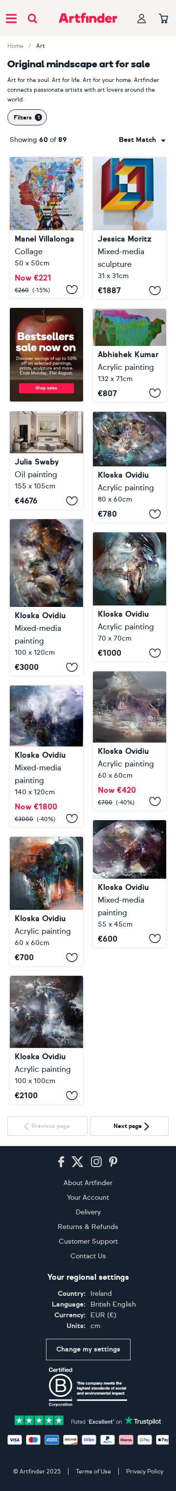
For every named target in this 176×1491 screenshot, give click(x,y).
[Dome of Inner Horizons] (129, 740)
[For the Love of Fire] (46, 597)
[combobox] (142, 140)
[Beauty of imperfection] (129, 467)
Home (15, 45)
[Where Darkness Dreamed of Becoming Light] (129, 883)
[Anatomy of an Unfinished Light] (129, 597)
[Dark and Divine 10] (46, 1040)
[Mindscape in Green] (129, 355)
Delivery (88, 1329)
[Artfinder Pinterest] (113, 1278)
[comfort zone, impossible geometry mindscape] (129, 228)
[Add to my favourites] (72, 289)
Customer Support (88, 1358)
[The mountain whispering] (46, 901)
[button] (142, 140)
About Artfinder (88, 1299)
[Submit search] (32, 18)
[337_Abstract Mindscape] (46, 227)
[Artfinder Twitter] (77, 1278)
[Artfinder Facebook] (61, 1278)
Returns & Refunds (88, 1343)
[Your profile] (142, 18)
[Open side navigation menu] (11, 18)
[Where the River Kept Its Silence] (46, 756)
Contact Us (88, 1373)
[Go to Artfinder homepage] (88, 18)
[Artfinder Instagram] (96, 1278)
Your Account (88, 1314)
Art (40, 45)
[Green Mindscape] (46, 460)
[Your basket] (163, 19)
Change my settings (88, 1466)
